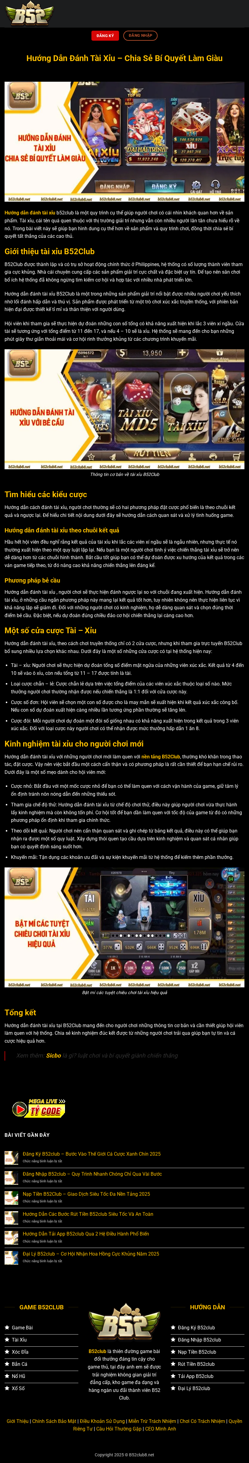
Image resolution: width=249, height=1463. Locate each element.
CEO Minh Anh (160, 1429)
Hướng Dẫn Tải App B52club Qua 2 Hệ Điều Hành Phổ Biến (86, 1234)
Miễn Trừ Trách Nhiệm (152, 1421)
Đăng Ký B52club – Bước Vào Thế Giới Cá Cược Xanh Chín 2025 (92, 1154)
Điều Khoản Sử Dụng (102, 1421)
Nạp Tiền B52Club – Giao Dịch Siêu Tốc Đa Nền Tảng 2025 (86, 1194)
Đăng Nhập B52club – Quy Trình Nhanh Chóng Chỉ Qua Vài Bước (92, 1174)
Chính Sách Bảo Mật (54, 1421)
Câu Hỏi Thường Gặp (119, 1429)
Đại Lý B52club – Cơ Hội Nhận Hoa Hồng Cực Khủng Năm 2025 (91, 1254)
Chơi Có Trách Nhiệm (202, 1421)
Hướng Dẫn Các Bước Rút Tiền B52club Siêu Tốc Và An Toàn (88, 1214)
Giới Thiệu (18, 1421)
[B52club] (35, 13)
